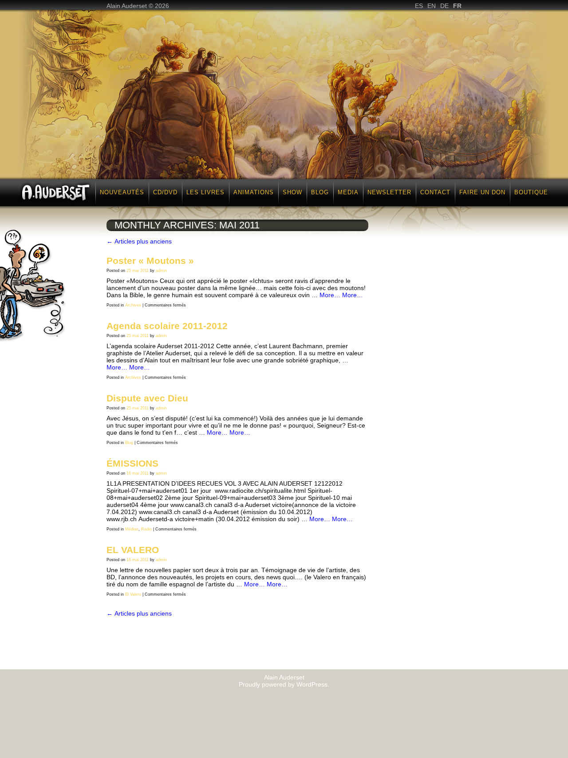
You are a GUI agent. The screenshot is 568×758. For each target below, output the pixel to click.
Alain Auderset (284, 677)
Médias (131, 529)
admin (161, 270)
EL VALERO (132, 550)
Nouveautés (122, 192)
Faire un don (482, 192)
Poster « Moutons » (150, 260)
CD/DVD (165, 192)
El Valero (133, 594)
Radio (146, 529)
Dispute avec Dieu (147, 398)
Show (292, 192)
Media (348, 192)
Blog (320, 192)
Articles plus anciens (139, 241)
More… (330, 294)
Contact (435, 192)
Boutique (531, 192)
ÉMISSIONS (132, 463)
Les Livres (205, 192)
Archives (133, 305)
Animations (253, 192)
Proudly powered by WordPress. (284, 684)
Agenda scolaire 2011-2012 (167, 326)
